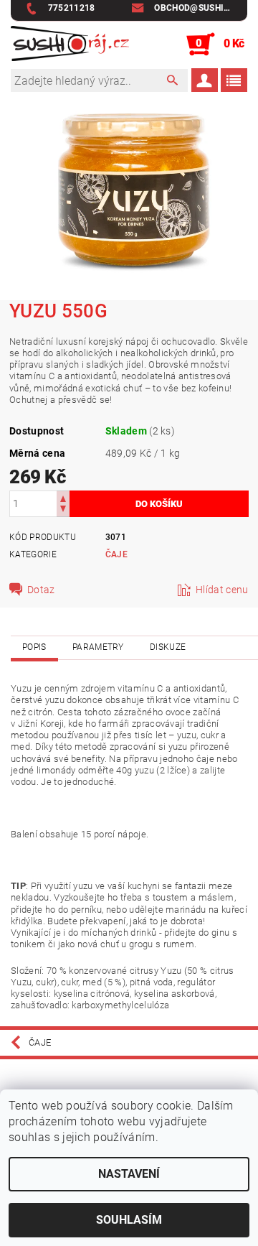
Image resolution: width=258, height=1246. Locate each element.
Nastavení (129, 1174)
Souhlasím (129, 1220)
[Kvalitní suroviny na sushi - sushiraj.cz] (70, 44)
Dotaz (41, 589)
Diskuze (168, 647)
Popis (34, 647)
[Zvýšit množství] (63, 497)
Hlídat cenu (222, 589)
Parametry (98, 647)
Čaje (116, 554)
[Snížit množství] (63, 510)
